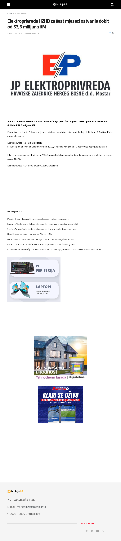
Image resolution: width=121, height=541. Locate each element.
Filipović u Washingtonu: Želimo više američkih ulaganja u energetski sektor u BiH (43, 223)
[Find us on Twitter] (92, 531)
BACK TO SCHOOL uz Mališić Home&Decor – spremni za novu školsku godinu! (41, 244)
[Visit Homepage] (60, 4)
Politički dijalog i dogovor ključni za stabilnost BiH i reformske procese (38, 218)
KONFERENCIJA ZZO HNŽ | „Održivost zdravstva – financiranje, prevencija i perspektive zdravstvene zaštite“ (54, 249)
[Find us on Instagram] (87, 531)
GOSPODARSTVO (21, 13)
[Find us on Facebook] (82, 531)
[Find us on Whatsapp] (103, 531)
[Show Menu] (8, 4)
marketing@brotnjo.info (31, 507)
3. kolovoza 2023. (14, 33)
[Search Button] (112, 4)
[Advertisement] (60, 450)
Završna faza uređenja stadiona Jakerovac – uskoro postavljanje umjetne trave (42, 229)
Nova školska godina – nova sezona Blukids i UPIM (29, 234)
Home (9, 13)
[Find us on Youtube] (97, 531)
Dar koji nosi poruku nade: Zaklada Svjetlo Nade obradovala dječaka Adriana (40, 239)
